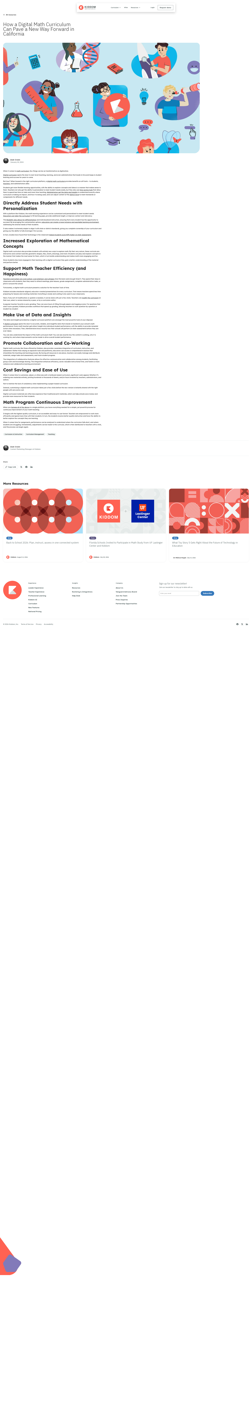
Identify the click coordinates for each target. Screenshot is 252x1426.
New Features (33, 608)
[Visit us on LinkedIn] (247, 624)
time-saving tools (86, 190)
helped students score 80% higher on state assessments (70, 235)
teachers (6, 184)
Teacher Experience (36, 592)
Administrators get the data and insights (62, 192)
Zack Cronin (15, 160)
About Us (119, 588)
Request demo (165, 8)
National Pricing (34, 611)
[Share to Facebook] (26, 467)
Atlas (126, 7)
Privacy (39, 624)
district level (74, 195)
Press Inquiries (122, 600)
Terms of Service (27, 624)
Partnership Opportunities (126, 604)
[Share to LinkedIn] (31, 467)
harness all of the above (20, 407)
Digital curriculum (10, 175)
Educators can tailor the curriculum (16, 216)
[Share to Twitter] (21, 467)
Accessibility (48, 624)
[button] (116, 7)
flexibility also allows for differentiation (21, 220)
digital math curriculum (56, 181)
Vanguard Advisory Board (126, 592)
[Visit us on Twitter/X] (242, 624)
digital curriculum (11, 324)
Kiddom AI (32, 600)
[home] (87, 7)
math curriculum (23, 171)
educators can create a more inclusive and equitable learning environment (70, 222)
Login (153, 7)
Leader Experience (36, 588)
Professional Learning (37, 596)
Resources (76, 588)
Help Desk (76, 596)
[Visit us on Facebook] (237, 624)
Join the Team (121, 596)
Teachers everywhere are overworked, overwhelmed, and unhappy (29, 279)
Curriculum (32, 604)
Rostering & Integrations (82, 592)
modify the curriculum (90, 298)
